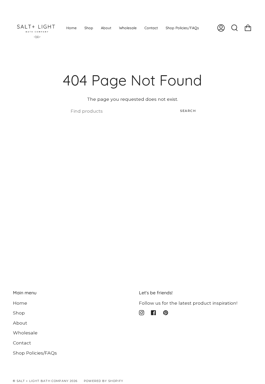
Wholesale (25, 332)
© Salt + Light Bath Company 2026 (45, 381)
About (20, 323)
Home (20, 303)
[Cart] (248, 28)
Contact (22, 342)
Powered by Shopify (103, 381)
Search (188, 111)
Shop (19, 313)
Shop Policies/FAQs (35, 353)
